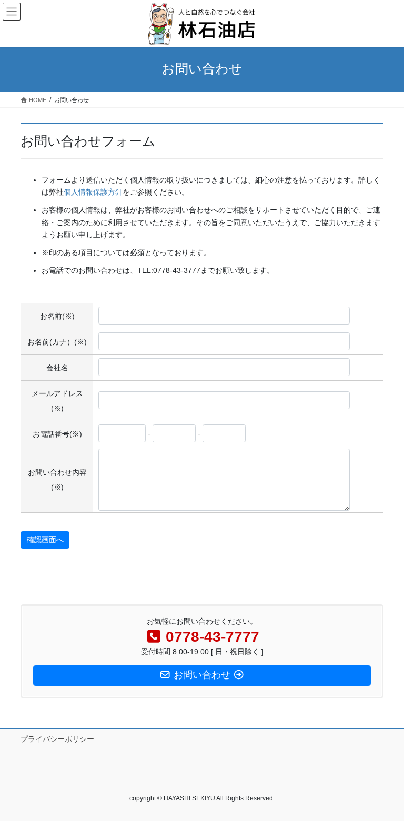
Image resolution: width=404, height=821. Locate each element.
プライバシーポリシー (57, 739)
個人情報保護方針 (93, 192)
